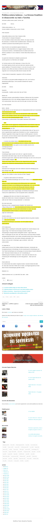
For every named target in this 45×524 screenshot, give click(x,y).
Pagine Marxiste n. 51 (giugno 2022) (34, 392)
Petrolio (34, 456)
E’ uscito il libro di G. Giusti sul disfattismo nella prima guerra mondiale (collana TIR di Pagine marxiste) (35, 418)
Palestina (22, 456)
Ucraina (16, 460)
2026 (6, 466)
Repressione (22, 458)
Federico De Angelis (22, 360)
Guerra (20, 451)
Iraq (3, 296)
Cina (4, 447)
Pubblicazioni (6, 409)
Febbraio (6, 471)
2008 (6, 505)
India (33, 451)
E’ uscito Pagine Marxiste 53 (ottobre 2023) (34, 378)
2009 (6, 503)
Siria (4, 460)
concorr (17, 447)
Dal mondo (5, 425)
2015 (6, 493)
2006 (7, 508)
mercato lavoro (14, 456)
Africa (12, 444)
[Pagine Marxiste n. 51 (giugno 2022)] (4, 394)
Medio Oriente (6, 456)
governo (27, 449)
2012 (6, 498)
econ (31, 447)
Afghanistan (6, 444)
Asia (27, 444)
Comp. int (10, 447)
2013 (6, 496)
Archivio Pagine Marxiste (14, 12)
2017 (6, 489)
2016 (6, 491)
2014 (6, 494)
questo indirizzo (12, 403)
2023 (6, 478)
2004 (6, 512)
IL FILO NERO (31, 411)
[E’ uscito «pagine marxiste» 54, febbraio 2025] (4, 372)
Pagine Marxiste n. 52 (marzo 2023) (34, 385)
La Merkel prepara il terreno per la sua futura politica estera (18, 289)
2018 (6, 487)
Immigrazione (27, 451)
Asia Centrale (34, 444)
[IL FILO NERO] (4, 413)
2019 (6, 486)
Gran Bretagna (35, 449)
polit (10, 458)
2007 (6, 507)
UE (21, 460)
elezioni (5, 449)
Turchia (7, 296)
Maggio (5, 468)
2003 (6, 514)
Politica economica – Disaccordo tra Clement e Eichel (16, 291)
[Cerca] (41, 321)
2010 (6, 501)
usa (26, 460)
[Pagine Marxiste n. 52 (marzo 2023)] (4, 387)
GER (14, 296)
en (10, 449)
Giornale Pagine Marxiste (9, 367)
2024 (6, 477)
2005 (6, 510)
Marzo (5, 470)
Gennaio (5, 473)
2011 (6, 500)
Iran (38, 451)
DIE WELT (22, 12)
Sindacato (35, 458)
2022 (6, 480)
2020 (6, 484)
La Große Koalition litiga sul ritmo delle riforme (15, 287)
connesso (10, 312)
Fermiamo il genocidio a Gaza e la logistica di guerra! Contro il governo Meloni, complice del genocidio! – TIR (35, 429)
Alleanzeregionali (20, 444)
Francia (15, 449)
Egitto (37, 447)
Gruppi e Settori (12, 451)
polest (18, 296)
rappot (16, 458)
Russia (29, 458)
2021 (6, 482)
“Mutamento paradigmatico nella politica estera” (15, 293)
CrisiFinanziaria (24, 447)
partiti (11, 296)
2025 (6, 475)
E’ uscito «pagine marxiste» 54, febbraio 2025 (35, 371)
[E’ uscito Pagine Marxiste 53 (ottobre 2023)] (4, 379)
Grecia (5, 451)
